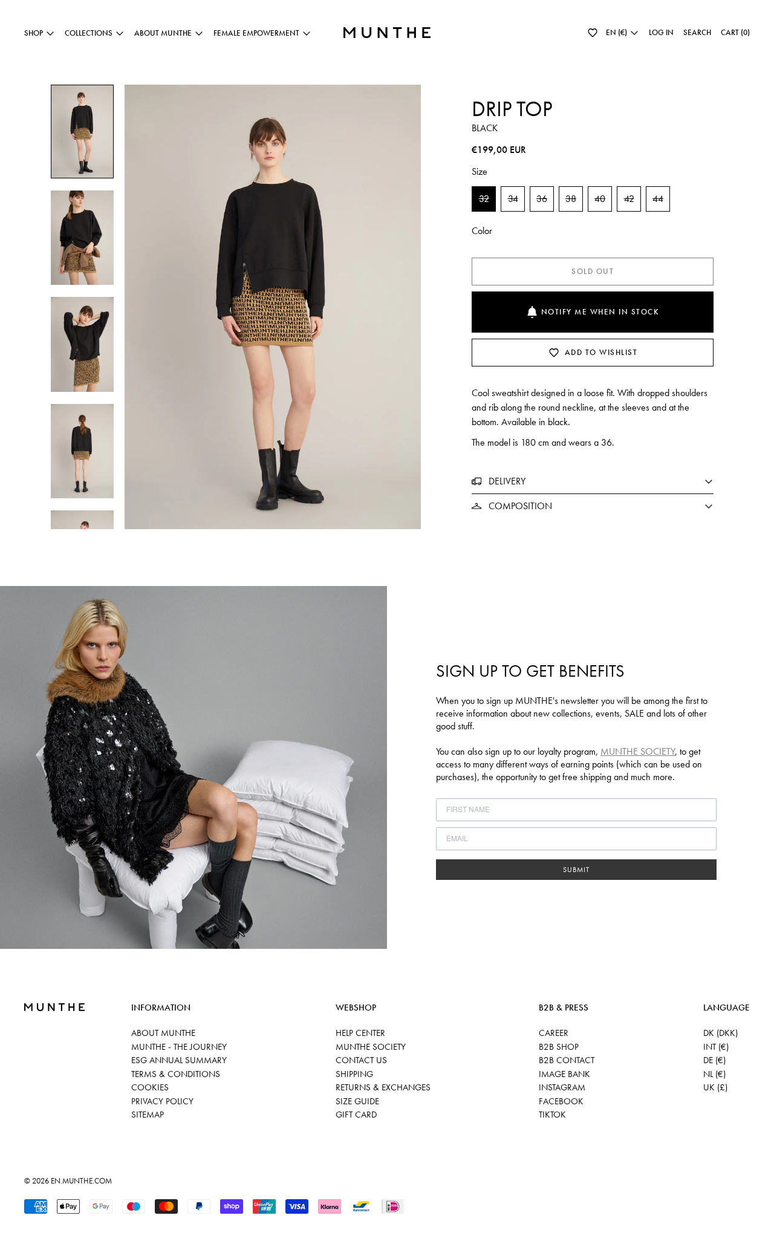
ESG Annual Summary (179, 1060)
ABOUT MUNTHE (163, 1033)
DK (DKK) (720, 1033)
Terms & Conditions (175, 1074)
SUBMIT (576, 869)
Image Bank (564, 1074)
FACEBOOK (561, 1101)
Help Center (360, 1033)
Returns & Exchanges (383, 1087)
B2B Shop (559, 1047)
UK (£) (715, 1087)
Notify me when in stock (600, 312)
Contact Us (361, 1060)
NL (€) (714, 1074)
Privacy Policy (162, 1101)
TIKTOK (552, 1114)
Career (553, 1033)
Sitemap (147, 1114)
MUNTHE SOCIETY (637, 751)
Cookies (150, 1087)
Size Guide (357, 1101)
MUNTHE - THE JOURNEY (179, 1047)
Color (482, 230)
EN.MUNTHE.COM (81, 1181)
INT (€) (716, 1047)
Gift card (356, 1114)
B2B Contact (566, 1060)
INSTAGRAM (562, 1087)
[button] (592, 32)
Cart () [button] (735, 32)
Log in (661, 32)
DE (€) (714, 1060)
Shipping (354, 1074)
